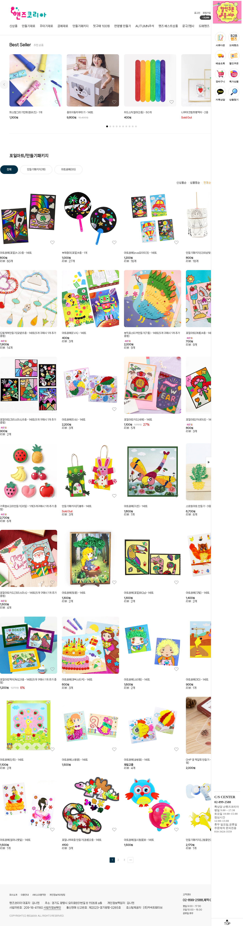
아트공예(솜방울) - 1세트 (137, 759)
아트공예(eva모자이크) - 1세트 (140, 252)
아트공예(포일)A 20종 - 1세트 (16, 252)
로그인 (197, 13)
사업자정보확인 (52, 907)
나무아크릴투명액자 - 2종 (194, 112)
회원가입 (207, 13)
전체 (9, 169)
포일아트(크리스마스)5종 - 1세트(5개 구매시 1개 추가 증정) (28, 421)
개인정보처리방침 (57, 894)
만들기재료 (28, 26)
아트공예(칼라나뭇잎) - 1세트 (15, 840)
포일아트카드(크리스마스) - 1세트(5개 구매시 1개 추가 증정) (28, 594)
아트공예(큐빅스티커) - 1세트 (77, 679)
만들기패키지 (81, 26)
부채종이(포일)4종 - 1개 (74, 252)
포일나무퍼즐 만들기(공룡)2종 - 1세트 (81, 840)
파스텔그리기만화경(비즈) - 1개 (25, 112)
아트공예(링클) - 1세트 (73, 592)
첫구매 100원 (101, 26)
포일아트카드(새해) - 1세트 (138, 419)
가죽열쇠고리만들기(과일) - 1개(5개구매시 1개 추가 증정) (28, 508)
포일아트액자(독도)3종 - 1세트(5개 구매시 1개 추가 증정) (28, 681)
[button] (4, 84)
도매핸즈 (204, 26)
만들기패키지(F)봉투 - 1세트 (76, 506)
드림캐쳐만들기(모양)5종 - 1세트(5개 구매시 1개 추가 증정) (28, 335)
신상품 (13, 26)
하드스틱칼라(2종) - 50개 (138, 112)
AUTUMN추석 (144, 26)
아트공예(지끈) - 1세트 (135, 506)
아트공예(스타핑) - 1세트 (137, 679)
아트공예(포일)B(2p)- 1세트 (139, 592)
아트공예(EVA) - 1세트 (74, 333)
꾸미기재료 (46, 26)
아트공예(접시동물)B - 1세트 (139, 840)
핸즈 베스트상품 (168, 26)
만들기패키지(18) (36, 169)
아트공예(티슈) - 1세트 (73, 419)
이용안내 (25, 894)
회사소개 (13, 894)
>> (130, 860)
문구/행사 (188, 26)
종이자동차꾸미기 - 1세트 (80, 112)
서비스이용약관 (39, 894)
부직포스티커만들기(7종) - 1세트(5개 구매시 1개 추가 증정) (152, 335)
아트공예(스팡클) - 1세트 (75, 759)
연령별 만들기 (122, 26)
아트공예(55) (68, 169)
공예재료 (62, 26)
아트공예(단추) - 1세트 (11, 759)
